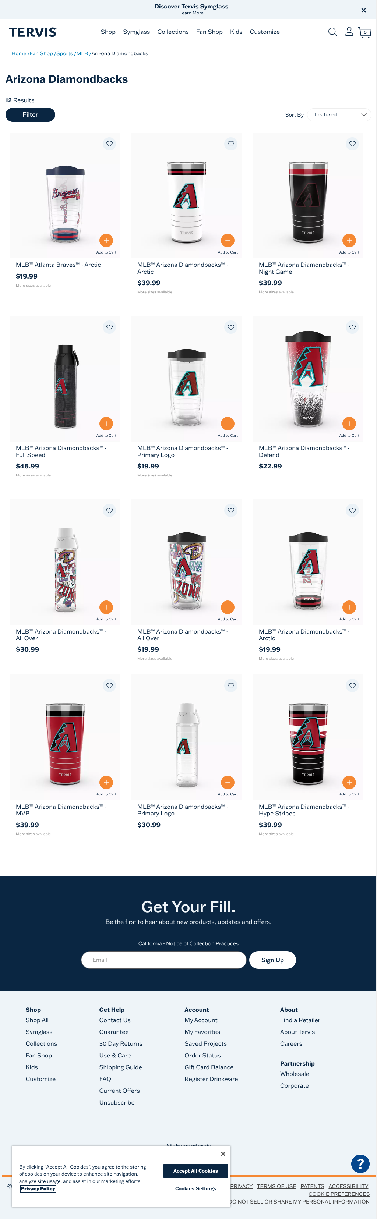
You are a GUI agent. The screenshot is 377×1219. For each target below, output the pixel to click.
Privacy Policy (38, 1189)
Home (19, 53)
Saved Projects (205, 1044)
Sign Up (272, 960)
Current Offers (119, 1091)
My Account (201, 1020)
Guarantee (114, 1032)
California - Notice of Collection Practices (188, 943)
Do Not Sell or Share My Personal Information (299, 1201)
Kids (236, 32)
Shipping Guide (120, 1067)
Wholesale (294, 1074)
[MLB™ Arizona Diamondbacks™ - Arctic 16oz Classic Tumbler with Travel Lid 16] (308, 562)
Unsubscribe (117, 1102)
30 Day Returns (120, 1044)
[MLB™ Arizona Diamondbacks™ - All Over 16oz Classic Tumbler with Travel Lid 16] (187, 562)
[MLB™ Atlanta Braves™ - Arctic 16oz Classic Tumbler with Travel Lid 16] (65, 195)
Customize (265, 32)
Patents (312, 1186)
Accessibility (348, 1186)
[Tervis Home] (32, 32)
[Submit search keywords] (332, 32)
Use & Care (115, 1055)
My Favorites (202, 1032)
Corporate (294, 1085)
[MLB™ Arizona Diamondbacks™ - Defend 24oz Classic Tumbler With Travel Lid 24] (308, 378)
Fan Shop (209, 32)
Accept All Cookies (195, 1171)
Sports (64, 53)
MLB (82, 53)
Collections (173, 32)
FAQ (105, 1079)
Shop (108, 32)
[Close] (223, 1154)
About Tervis (297, 1032)
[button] (272, 9)
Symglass (136, 32)
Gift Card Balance (208, 1067)
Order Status (202, 1055)
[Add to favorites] (109, 143)
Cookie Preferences (339, 1194)
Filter (30, 114)
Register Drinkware (211, 1079)
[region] (121, 1176)
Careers (291, 1044)
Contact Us (115, 1020)
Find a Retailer (300, 1020)
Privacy (241, 1186)
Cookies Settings (195, 1188)
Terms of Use (276, 1186)
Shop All (37, 1020)
